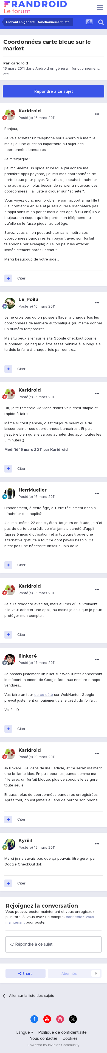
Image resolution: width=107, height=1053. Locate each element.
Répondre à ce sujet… (34, 944)
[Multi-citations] (8, 278)
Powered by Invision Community (53, 1045)
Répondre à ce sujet (53, 91)
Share (27, 973)
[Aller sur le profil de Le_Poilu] (9, 303)
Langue (23, 1032)
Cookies (70, 1038)
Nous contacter (43, 1038)
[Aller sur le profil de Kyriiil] (9, 844)
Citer (21, 278)
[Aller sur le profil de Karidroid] (9, 114)
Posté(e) (37, 117)
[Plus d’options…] (97, 114)
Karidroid (19, 63)
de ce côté (43, 694)
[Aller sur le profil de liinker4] (9, 659)
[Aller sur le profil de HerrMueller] (9, 493)
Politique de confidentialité (62, 1032)
